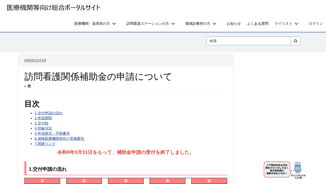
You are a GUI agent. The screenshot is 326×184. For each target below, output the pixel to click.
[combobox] (248, 41)
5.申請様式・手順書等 (52, 133)
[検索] (296, 41)
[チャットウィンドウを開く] (285, 171)
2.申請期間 (43, 118)
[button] (97, 23)
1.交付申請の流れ (49, 113)
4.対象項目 (43, 128)
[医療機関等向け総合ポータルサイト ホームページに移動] (53, 7)
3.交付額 (41, 123)
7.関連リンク (45, 144)
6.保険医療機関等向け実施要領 (60, 138)
